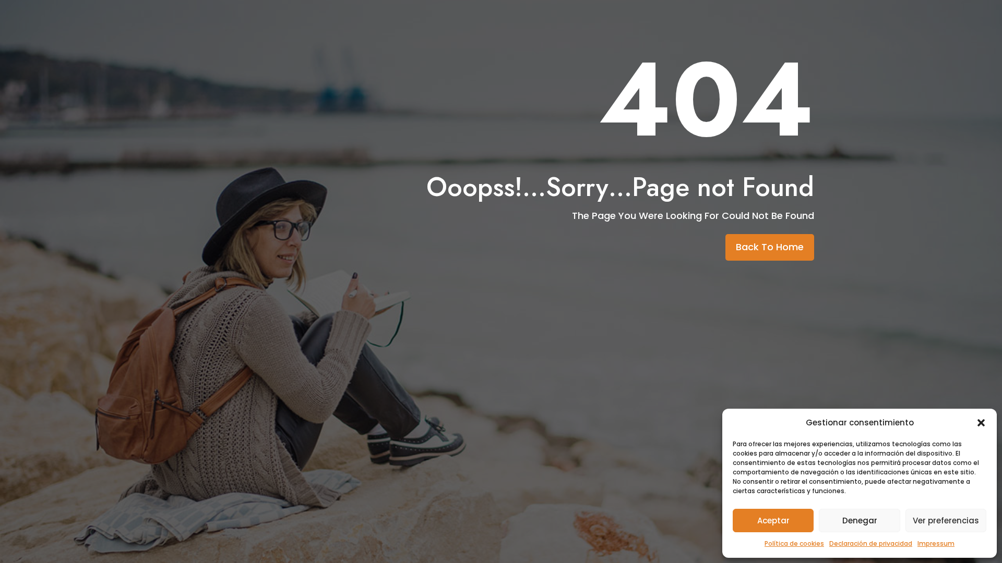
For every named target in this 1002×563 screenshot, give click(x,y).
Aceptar (773, 520)
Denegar (859, 520)
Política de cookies (794, 543)
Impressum (936, 543)
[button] (981, 423)
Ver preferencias (946, 520)
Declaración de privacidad (870, 543)
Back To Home (770, 246)
